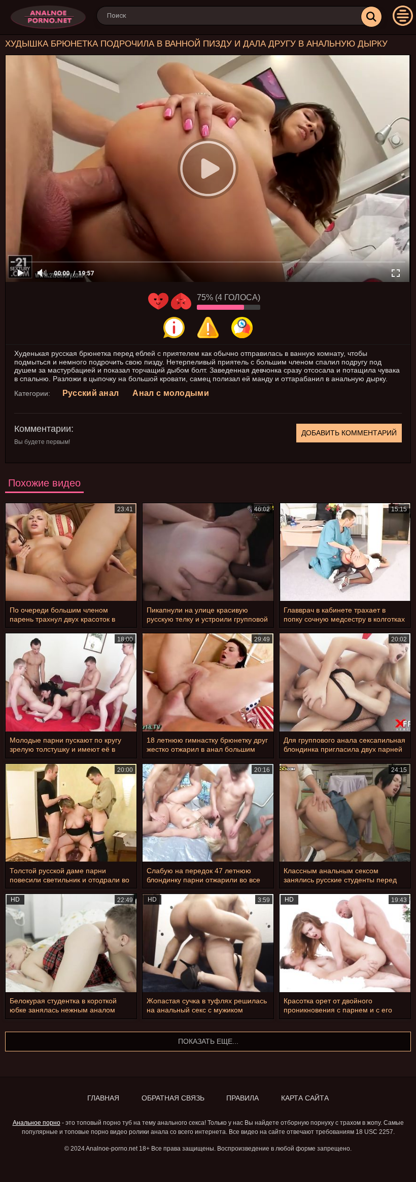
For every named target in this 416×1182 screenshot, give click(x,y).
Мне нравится (158, 301)
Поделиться (242, 327)
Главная (103, 1098)
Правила (242, 1098)
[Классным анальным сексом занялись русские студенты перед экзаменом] (345, 813)
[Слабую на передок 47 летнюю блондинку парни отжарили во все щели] (208, 813)
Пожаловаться (208, 327)
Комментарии (42, 429)
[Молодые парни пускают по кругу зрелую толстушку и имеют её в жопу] (71, 682)
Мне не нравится (181, 301)
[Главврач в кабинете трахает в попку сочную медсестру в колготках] (345, 552)
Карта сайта (305, 1098)
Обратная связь (173, 1098)
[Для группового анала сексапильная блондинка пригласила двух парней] (345, 682)
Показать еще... (208, 1041)
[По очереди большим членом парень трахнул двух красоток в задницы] (71, 552)
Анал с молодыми (170, 393)
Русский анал (90, 393)
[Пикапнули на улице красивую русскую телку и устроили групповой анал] (208, 552)
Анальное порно (36, 1122)
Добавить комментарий (349, 433)
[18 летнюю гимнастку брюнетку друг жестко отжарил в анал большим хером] (208, 682)
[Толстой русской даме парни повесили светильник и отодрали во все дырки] (71, 813)
